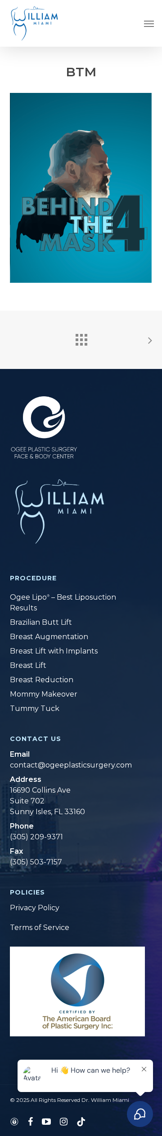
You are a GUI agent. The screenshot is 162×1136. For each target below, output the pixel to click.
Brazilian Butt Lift (41, 622)
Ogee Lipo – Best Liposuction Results (63, 602)
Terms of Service (39, 927)
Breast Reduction (41, 679)
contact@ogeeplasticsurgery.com (70, 765)
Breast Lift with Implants (54, 651)
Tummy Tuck (34, 708)
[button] (149, 23)
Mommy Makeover (43, 694)
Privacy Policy (34, 908)
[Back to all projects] (81, 338)
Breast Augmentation (49, 636)
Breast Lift (28, 665)
